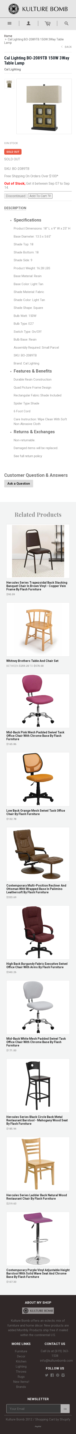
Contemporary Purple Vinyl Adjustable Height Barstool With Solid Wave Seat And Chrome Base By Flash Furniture (38, 1273)
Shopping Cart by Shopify (52, 1419)
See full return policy (28, 456)
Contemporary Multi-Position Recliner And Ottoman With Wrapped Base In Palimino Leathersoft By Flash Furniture (36, 889)
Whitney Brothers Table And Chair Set (32, 661)
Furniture (21, 1351)
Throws (21, 1372)
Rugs (21, 1377)
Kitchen (21, 1361)
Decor (21, 1356)
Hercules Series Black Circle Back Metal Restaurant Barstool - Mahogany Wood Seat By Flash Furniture (37, 1120)
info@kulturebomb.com (56, 1361)
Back (68, 46)
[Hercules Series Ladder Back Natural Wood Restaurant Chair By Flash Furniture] (38, 1189)
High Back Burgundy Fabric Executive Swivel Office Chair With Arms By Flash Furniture (37, 965)
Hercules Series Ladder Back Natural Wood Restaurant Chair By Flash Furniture (36, 1196)
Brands (21, 1387)
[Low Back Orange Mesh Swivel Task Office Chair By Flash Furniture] (38, 804)
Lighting (21, 1366)
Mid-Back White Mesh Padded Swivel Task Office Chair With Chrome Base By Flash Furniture (36, 1042)
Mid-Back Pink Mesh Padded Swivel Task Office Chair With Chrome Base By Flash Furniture (35, 736)
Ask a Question (18, 483)
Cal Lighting (12, 69)
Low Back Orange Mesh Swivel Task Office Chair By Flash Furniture (35, 812)
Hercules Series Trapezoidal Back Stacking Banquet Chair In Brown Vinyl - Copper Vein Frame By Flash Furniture (36, 586)
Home (8, 36)
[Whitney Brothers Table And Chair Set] (38, 654)
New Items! (21, 1382)
